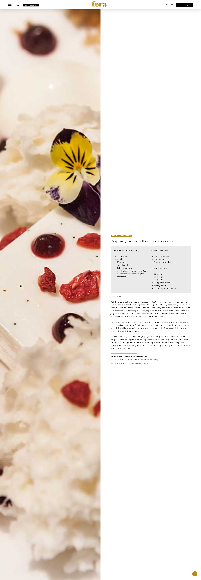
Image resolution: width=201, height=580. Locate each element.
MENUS (19, 5)
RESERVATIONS (185, 5)
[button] (10, 4)
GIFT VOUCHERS (31, 5)
